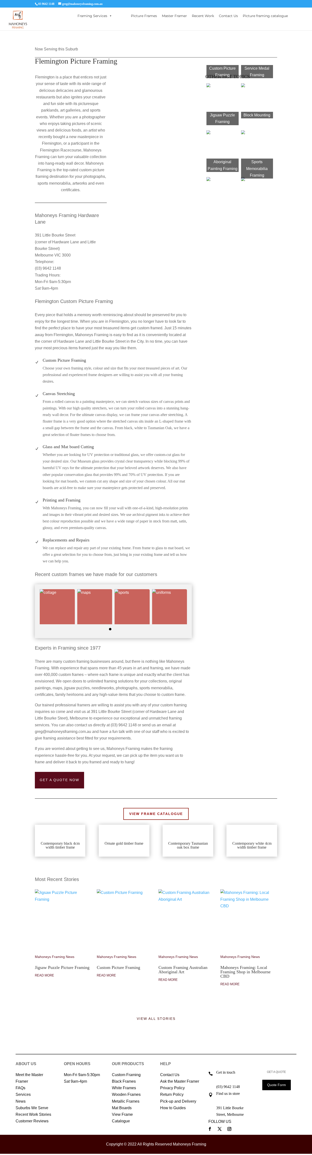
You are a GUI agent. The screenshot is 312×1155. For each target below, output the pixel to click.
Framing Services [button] (92, 16)
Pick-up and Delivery (178, 1101)
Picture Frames (144, 16)
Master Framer (174, 16)
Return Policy (172, 1094)
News (21, 1101)
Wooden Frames (126, 1094)
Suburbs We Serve (32, 1108)
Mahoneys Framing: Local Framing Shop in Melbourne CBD (245, 972)
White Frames (124, 1088)
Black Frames (124, 1081)
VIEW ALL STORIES (156, 1019)
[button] (110, 629)
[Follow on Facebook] (210, 1129)
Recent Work (203, 16)
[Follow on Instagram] (229, 1129)
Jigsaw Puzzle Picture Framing (62, 967)
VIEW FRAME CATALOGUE (156, 814)
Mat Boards (122, 1108)
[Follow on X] (220, 1129)
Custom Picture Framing (118, 967)
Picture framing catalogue (265, 16)
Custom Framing (126, 1075)
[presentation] (34, 611)
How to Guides (173, 1108)
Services (23, 1094)
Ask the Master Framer (179, 1081)
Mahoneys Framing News (54, 957)
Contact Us (228, 16)
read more (44, 975)
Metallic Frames (125, 1101)
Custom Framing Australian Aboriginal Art (182, 969)
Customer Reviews (32, 1121)
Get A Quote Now (59, 780)
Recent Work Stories (33, 1114)
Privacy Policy (172, 1088)
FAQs (20, 1088)
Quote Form (276, 1085)
